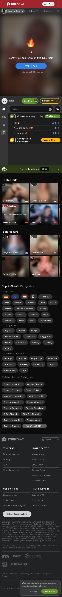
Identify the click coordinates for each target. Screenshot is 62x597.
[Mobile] (33, 296)
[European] (15, 296)
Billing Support (38, 500)
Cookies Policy (38, 470)
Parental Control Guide (41, 475)
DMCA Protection (39, 505)
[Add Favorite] (5, 101)
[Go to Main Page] (19, 4)
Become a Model (10, 495)
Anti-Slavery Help (39, 481)
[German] (6, 296)
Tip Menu (51, 116)
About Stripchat (12, 454)
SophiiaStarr (9, 286)
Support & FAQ (38, 495)
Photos (48, 11)
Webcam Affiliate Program (14, 505)
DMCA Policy (37, 465)
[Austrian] (24, 296)
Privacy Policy (38, 454)
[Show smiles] (50, 109)
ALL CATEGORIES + (34, 426)
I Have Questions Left (17, 514)
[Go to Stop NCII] (19, 564)
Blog (8, 460)
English (48, 440)
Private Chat (49, 140)
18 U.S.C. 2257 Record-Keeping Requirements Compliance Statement (27, 574)
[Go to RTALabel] (6, 557)
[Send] (57, 109)
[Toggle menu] (3, 4)
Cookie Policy (39, 586)
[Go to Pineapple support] (5, 564)
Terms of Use (38, 460)
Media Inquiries (12, 470)
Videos (33, 11)
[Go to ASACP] (17, 556)
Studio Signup (9, 500)
